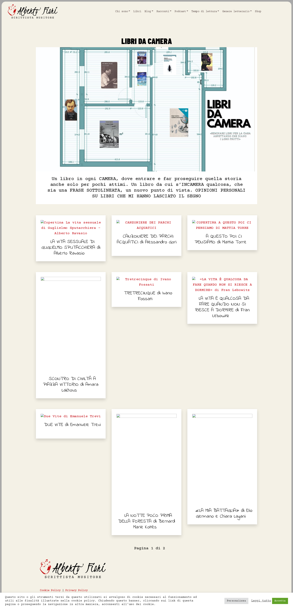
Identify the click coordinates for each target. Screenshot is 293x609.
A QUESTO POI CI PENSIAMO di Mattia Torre (221, 239)
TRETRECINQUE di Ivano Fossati (148, 296)
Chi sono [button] (121, 11)
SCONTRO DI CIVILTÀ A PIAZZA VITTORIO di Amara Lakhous (70, 384)
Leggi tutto (261, 600)
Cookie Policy (50, 590)
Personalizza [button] (236, 600)
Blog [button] (148, 11)
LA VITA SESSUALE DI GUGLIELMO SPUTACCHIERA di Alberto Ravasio (70, 247)
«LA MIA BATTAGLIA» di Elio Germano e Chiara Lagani (224, 513)
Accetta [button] (280, 600)
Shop (258, 11)
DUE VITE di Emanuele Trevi (72, 424)
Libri (137, 11)
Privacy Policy (76, 590)
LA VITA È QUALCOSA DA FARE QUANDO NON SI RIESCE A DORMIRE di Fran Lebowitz (222, 307)
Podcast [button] (180, 11)
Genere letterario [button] (235, 11)
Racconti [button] (162, 11)
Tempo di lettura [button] (204, 11)
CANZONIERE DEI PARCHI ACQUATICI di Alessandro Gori (146, 239)
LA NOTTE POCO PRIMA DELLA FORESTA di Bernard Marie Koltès (146, 521)
